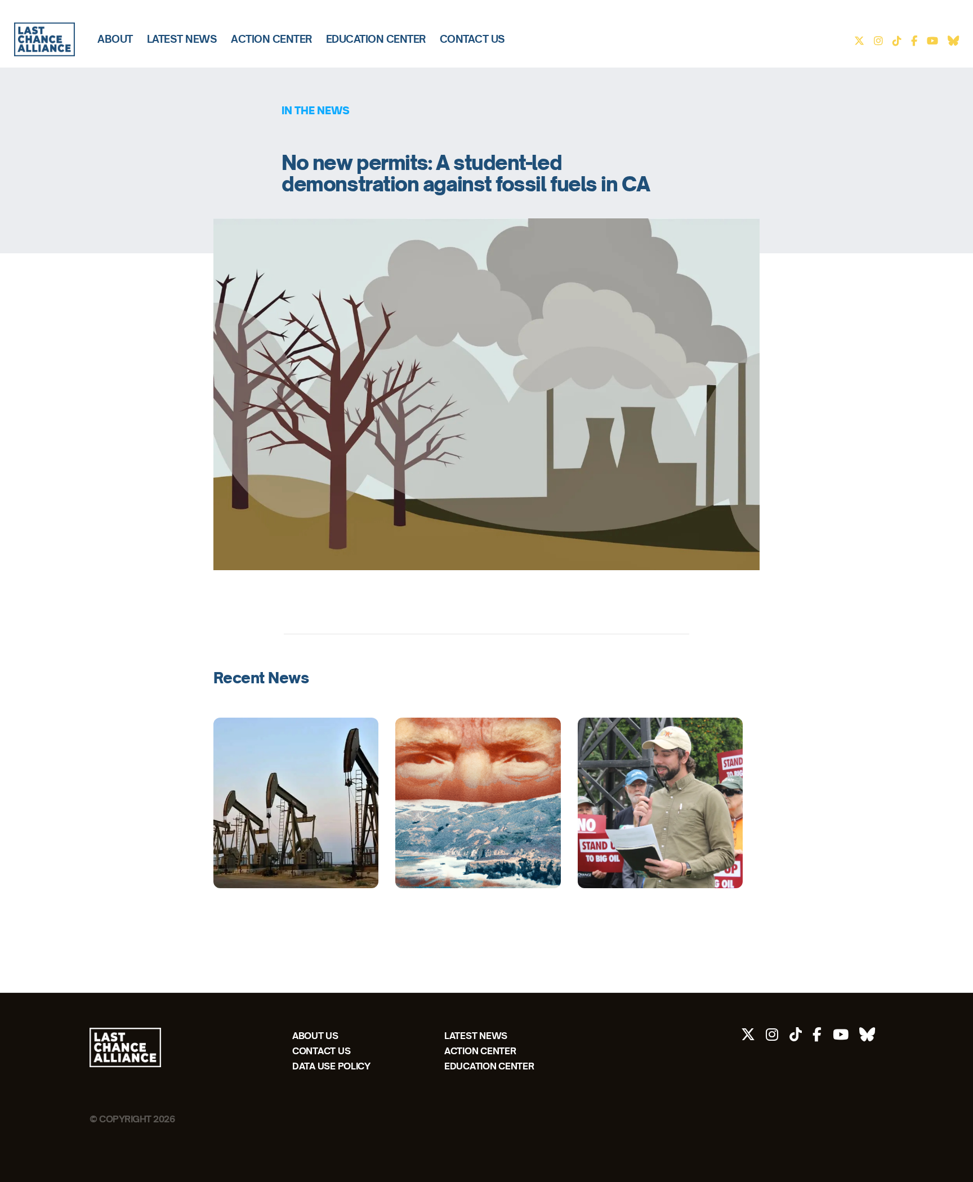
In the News (315, 110)
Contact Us (472, 39)
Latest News (182, 39)
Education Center (376, 39)
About (115, 39)
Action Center (271, 39)
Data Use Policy (331, 1066)
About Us (315, 1035)
